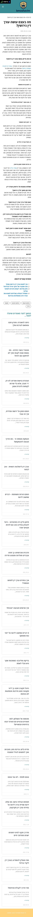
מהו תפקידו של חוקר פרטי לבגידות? (15, 286)
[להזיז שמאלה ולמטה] (1, 2)
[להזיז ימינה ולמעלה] (2, 1)
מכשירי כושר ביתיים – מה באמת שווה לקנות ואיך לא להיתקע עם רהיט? (18, 353)
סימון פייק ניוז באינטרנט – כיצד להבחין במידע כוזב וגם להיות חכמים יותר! (16, 525)
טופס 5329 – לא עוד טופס (18, 777)
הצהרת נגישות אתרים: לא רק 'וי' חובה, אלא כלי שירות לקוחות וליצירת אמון (17, 383)
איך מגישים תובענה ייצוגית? (18, 608)
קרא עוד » (26, 338)
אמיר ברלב (13, 168)
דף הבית (28, 17)
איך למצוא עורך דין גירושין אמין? (17, 284)
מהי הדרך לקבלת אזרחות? (18, 887)
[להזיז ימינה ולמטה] (2, 2)
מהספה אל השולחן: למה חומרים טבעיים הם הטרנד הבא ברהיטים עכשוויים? (16, 721)
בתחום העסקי (26, 303)
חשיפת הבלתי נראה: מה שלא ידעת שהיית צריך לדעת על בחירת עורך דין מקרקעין (17, 805)
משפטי (6, 303)
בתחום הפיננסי (15, 303)
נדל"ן (28, 306)
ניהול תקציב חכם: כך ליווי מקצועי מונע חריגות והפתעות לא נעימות (17, 691)
